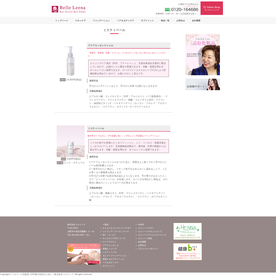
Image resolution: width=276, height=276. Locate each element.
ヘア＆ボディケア (125, 20)
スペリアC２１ (109, 242)
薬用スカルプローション (114, 259)
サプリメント (147, 20)
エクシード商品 (145, 238)
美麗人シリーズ (110, 249)
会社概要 (196, 20)
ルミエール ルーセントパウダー (117, 228)
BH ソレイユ (109, 235)
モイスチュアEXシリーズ (114, 238)
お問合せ (180, 20)
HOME (141, 224)
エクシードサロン (146, 228)
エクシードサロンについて (150, 231)
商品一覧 (165, 20)
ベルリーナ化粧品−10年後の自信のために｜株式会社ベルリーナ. (43, 274)
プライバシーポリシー (148, 249)
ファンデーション (101, 20)
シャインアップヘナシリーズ (116, 231)
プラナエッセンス (111, 245)
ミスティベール (110, 252)
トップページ (61, 20)
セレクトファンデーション (115, 255)
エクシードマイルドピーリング (152, 235)
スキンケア (80, 20)
